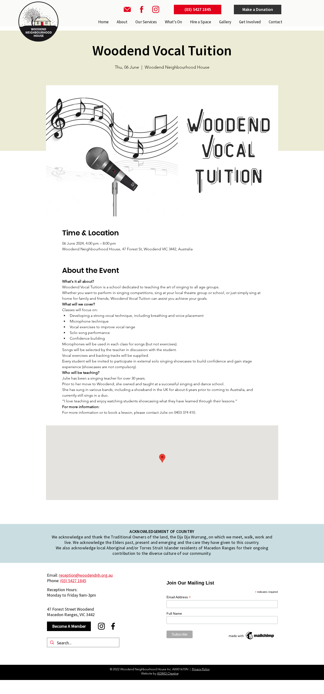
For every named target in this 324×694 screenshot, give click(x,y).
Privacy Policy (201, 669)
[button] (145, 22)
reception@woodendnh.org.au (86, 575)
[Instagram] (101, 626)
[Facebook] (113, 626)
